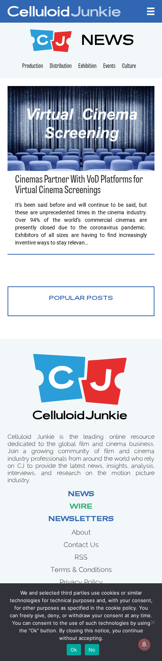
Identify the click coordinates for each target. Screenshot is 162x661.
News (81, 494)
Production (32, 66)
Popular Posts (81, 298)
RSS (81, 557)
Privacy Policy (81, 582)
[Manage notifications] (144, 644)
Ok (73, 650)
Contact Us (81, 545)
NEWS (107, 41)
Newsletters (81, 519)
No (92, 650)
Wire (81, 507)
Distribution (61, 66)
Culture (129, 66)
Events (109, 66)
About (81, 532)
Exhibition (87, 66)
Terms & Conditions (81, 569)
